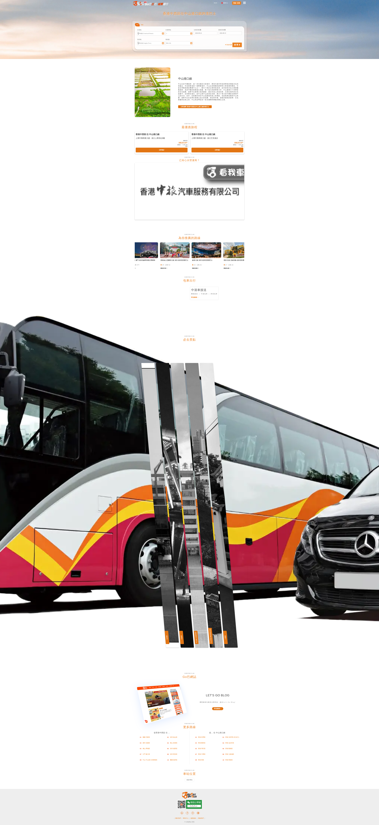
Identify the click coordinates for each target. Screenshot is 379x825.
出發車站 (168, 30)
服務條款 (193, 818)
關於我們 (178, 818)
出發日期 (197, 30)
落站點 (168, 39)
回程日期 (221, 30)
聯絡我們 (201, 818)
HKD (215, 3)
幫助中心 (186, 818)
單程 (142, 24)
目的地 (139, 39)
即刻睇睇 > (194, 297)
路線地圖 (229, 44)
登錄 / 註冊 (236, 3)
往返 (137, 24)
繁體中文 (225, 3)
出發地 (139, 30)
